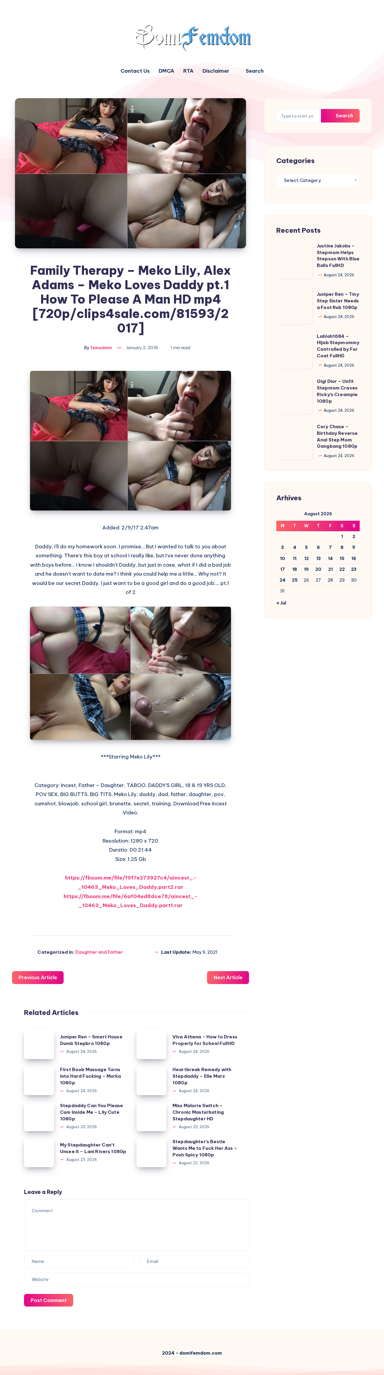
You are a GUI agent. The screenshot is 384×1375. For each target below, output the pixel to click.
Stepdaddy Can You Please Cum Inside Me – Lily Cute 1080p (91, 1112)
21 (330, 569)
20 (318, 569)
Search (343, 116)
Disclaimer (215, 71)
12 (306, 558)
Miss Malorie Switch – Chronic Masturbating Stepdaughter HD (198, 1112)
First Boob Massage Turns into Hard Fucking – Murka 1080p (90, 1076)
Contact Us (135, 71)
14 (330, 558)
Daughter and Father (99, 952)
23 (353, 569)
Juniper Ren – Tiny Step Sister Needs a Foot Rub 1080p (338, 300)
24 (283, 580)
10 (282, 558)
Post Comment (49, 1300)
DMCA (166, 71)
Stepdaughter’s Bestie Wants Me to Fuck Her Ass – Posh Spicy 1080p (204, 1148)
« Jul (281, 603)
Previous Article (38, 977)
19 (306, 569)
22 (342, 569)
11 (294, 558)
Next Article (228, 977)
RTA (188, 71)
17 (282, 569)
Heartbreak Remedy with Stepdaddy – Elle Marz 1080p (201, 1076)
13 (318, 558)
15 (342, 558)
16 (353, 558)
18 (294, 569)
